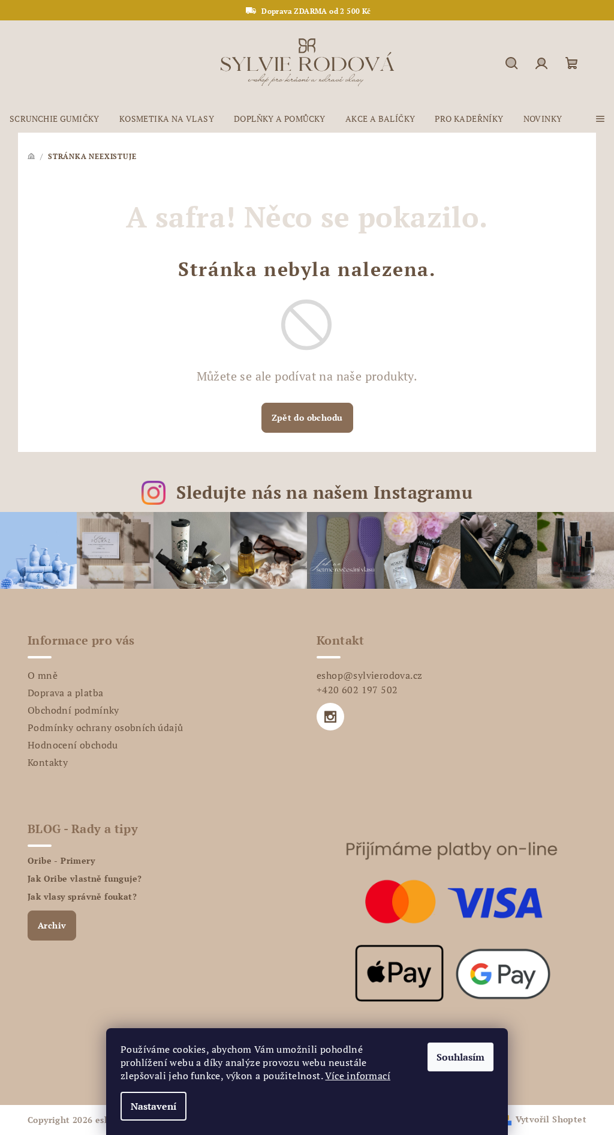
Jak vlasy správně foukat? (82, 897)
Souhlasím (460, 1057)
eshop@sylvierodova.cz (369, 675)
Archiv (52, 925)
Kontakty (48, 762)
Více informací (357, 1075)
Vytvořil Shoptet (551, 1119)
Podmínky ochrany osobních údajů (105, 727)
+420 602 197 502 (357, 689)
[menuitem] (54, 119)
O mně (43, 675)
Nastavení (153, 1106)
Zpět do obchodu (307, 417)
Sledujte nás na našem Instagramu (324, 492)
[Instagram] (330, 716)
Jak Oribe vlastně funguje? (85, 879)
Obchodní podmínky (73, 710)
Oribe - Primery (61, 861)
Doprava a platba (65, 692)
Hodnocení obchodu (73, 744)
